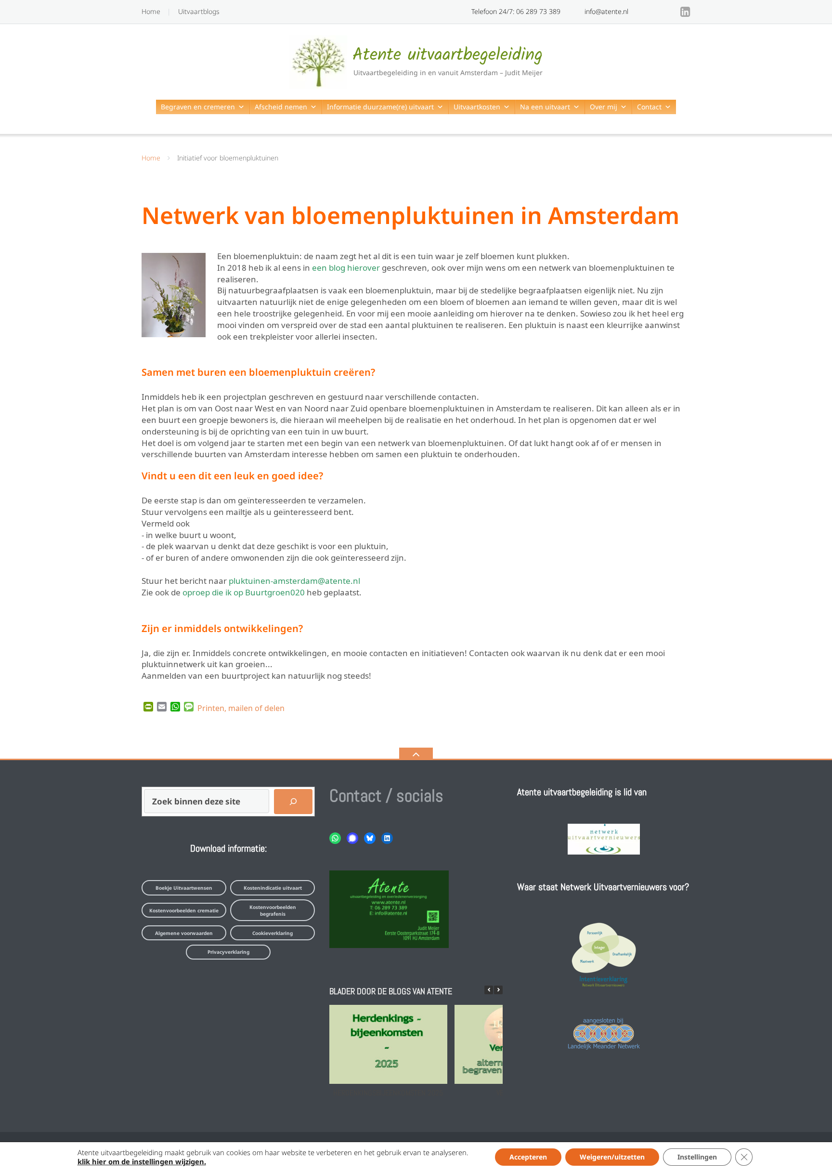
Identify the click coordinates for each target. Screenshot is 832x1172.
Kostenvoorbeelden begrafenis (272, 910)
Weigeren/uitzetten (612, 1156)
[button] (498, 990)
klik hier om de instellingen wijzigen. (142, 1161)
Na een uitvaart (545, 106)
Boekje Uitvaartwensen (184, 887)
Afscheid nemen (281, 106)
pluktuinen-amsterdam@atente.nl (294, 579)
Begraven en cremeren (198, 106)
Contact (649, 106)
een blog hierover (346, 266)
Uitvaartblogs (199, 11)
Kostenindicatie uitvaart (273, 887)
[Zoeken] (293, 801)
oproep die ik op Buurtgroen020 (243, 591)
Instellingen (697, 1156)
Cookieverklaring (272, 933)
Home (151, 11)
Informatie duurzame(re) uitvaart (380, 106)
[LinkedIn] (685, 11)
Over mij (603, 106)
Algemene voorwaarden (184, 933)
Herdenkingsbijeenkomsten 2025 (388, 1093)
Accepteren (528, 1156)
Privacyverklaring (228, 951)
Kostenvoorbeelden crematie (184, 910)
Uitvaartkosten (477, 106)
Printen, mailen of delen (241, 707)
